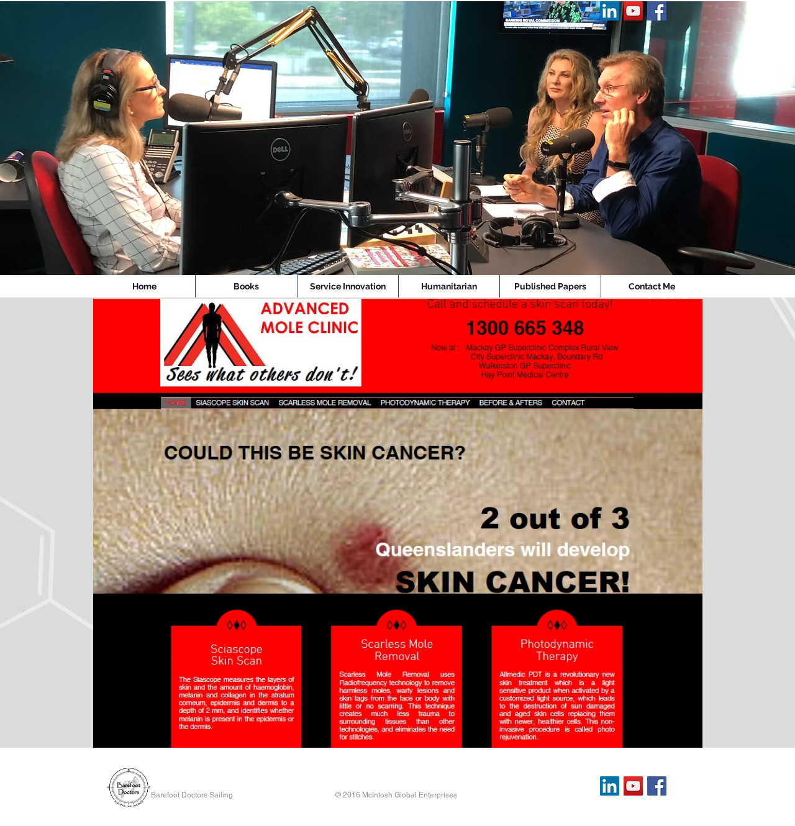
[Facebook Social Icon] (656, 10)
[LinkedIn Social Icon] (609, 10)
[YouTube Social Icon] (633, 10)
